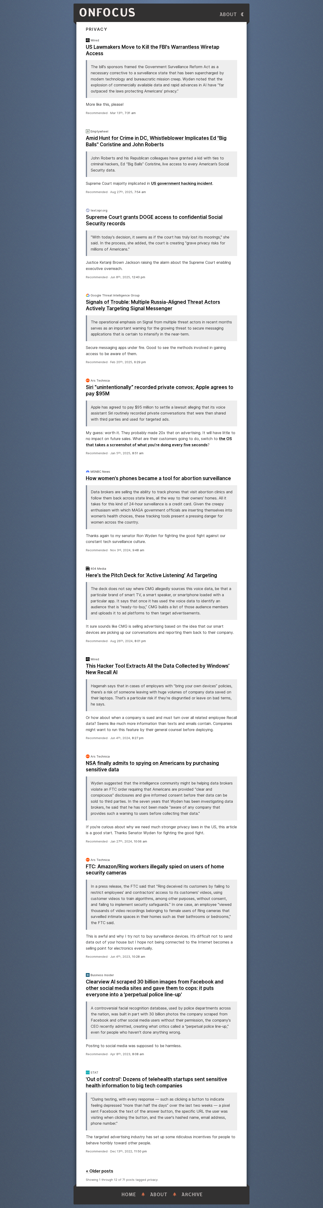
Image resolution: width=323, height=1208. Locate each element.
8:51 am (138, 453)
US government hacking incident (181, 183)
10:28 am (138, 956)
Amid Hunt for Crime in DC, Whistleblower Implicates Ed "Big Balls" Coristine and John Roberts (156, 141)
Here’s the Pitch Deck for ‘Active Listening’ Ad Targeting (151, 575)
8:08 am (138, 1054)
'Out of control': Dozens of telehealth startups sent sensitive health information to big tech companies (156, 1082)
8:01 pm (140, 641)
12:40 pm (138, 277)
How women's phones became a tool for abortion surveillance (158, 478)
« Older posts (99, 1170)
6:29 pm (140, 362)
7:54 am (140, 192)
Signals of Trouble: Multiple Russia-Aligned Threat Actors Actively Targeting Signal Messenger (153, 305)
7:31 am (130, 113)
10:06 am (140, 841)
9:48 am (138, 550)
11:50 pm (140, 1151)
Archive (192, 1194)
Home (129, 1194)
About (228, 14)
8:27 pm (138, 738)
